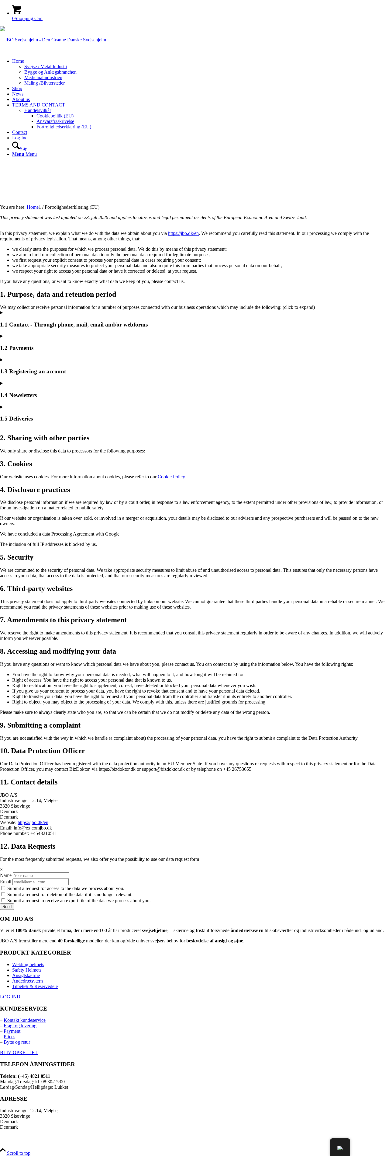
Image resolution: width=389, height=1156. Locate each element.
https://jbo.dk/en (183, 233)
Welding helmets (28, 964)
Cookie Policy (171, 476)
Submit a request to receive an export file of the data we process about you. (78, 900)
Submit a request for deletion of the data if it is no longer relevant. (69, 894)
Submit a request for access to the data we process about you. (65, 888)
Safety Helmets (26, 970)
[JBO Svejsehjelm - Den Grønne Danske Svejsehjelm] (53, 39)
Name (6, 875)
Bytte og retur (17, 1042)
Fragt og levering (20, 1025)
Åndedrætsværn (27, 980)
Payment (12, 1031)
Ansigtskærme (26, 975)
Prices (9, 1036)
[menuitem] (200, 72)
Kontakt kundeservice (25, 1020)
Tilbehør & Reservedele (35, 986)
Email (5, 881)
